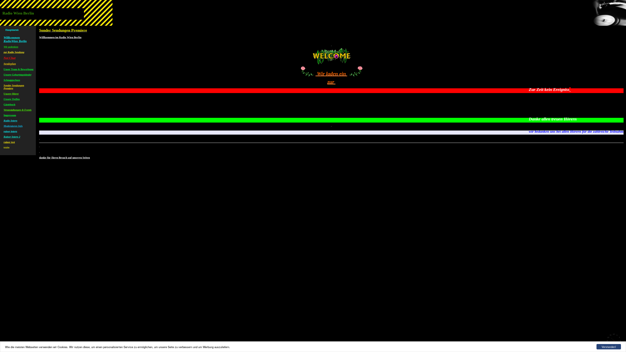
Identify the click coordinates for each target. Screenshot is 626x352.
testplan (6, 147)
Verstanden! (609, 347)
